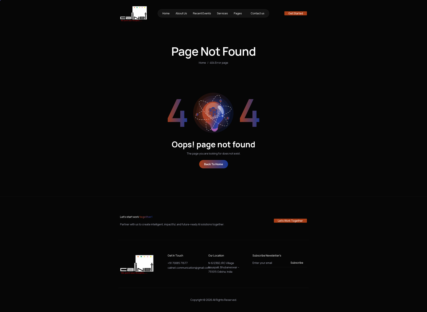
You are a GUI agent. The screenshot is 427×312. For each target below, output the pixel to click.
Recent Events (202, 13)
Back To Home (213, 164)
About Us (181, 13)
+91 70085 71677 (178, 263)
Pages (238, 13)
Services (222, 13)
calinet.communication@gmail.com (189, 268)
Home (166, 13)
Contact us (257, 13)
